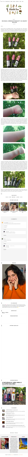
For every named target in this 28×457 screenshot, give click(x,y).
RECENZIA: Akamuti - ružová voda (10, 413)
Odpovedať (5, 227)
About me (1, 1)
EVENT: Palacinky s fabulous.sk (10, 421)
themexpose (12, 454)
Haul (4, 1)
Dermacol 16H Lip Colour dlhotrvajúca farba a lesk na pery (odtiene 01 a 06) (15, 425)
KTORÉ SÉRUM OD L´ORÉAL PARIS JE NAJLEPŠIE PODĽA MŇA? (12, 383)
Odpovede (5, 229)
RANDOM (11, 1)
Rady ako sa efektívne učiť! (9, 417)
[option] (5, 207)
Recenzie (14, 1)
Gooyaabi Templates (20, 454)
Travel (20, 1)
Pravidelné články (7, 1)
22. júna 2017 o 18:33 (12, 231)
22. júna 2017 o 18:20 (11, 222)
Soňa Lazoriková (6, 222)
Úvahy (22, 1)
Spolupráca (17, 1)
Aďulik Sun (7, 231)
